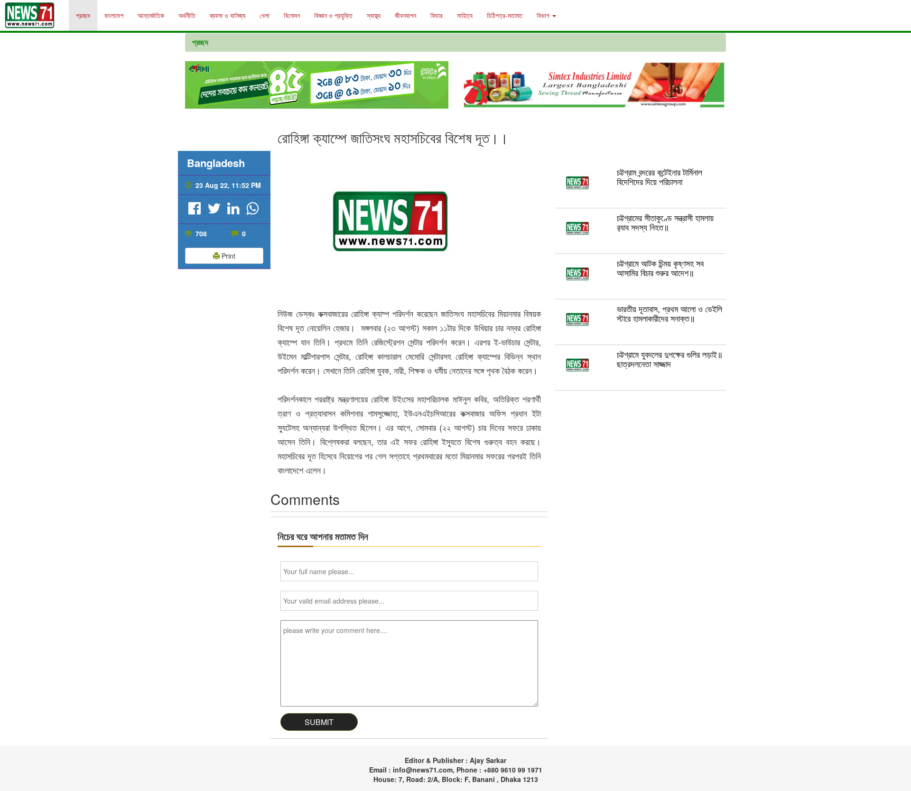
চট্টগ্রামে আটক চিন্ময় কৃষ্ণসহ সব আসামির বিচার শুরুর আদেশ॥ (660, 268)
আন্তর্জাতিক (151, 15)
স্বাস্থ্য (374, 15)
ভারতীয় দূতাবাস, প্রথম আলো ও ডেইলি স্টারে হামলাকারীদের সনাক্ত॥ (669, 313)
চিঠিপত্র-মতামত (504, 15)
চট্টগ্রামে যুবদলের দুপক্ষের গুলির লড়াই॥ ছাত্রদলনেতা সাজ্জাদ (670, 359)
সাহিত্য (465, 15)
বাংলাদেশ (113, 15)
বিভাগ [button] (544, 15)
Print (227, 256)
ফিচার (436, 15)
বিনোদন (292, 15)
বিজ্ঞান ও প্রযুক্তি (333, 15)
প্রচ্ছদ (83, 15)
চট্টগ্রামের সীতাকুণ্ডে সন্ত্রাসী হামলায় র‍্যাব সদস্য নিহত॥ (665, 222)
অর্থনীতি (186, 15)
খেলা (265, 15)
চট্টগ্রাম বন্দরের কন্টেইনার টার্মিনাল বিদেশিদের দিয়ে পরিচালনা (659, 176)
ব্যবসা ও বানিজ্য (227, 15)
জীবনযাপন (405, 15)
